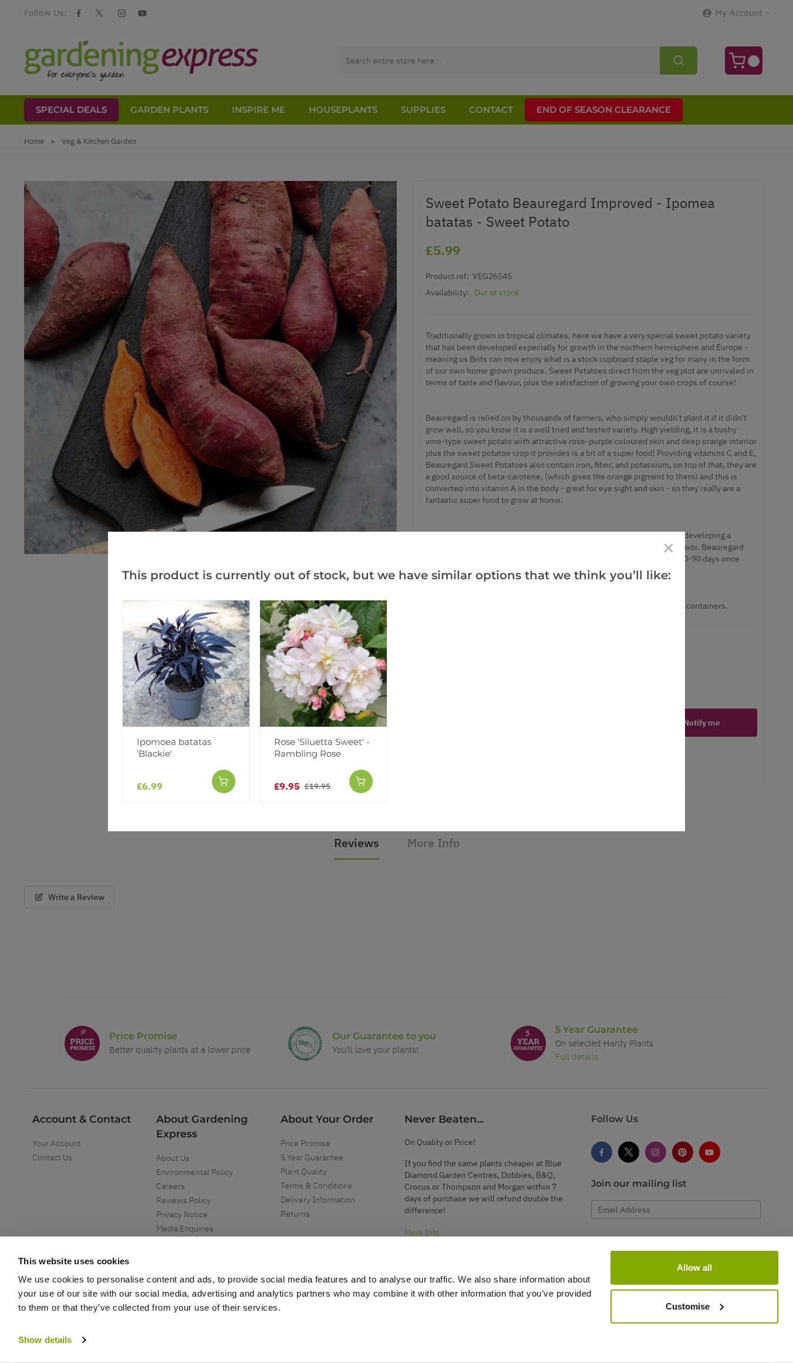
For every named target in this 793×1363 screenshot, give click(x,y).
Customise (688, 1306)
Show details (45, 1340)
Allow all (694, 1268)
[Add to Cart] (223, 781)
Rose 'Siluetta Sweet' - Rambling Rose (322, 747)
